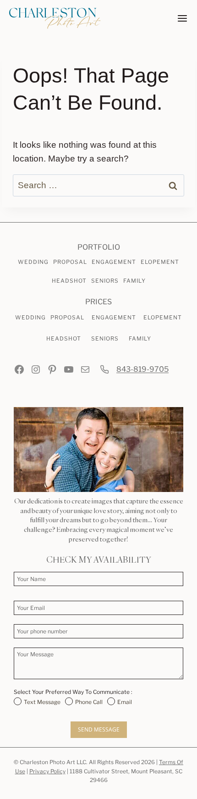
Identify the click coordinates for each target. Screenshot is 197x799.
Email (124, 701)
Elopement (160, 261)
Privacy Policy (47, 771)
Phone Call (89, 701)
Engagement (114, 261)
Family (134, 280)
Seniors (105, 280)
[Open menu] (182, 18)
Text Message (42, 701)
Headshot (69, 280)
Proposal (70, 261)
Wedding (33, 261)
